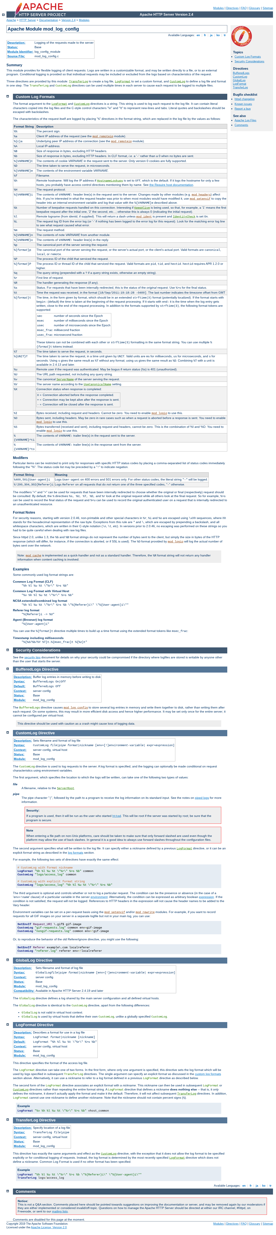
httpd (116, 816)
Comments (241, 125)
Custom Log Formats (248, 56)
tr (225, 35)
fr (205, 35)
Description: (16, 42)
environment (99, 897)
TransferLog (78, 81)
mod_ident (144, 216)
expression (206, 897)
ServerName (65, 379)
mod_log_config (76, 707)
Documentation (48, 20)
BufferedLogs (241, 73)
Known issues (243, 104)
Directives (232, 8)
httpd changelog (244, 99)
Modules (218, 8)
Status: (12, 47)
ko (218, 35)
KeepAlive (142, 207)
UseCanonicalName (97, 384)
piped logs (202, 797)
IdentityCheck (184, 216)
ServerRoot (65, 788)
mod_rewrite (145, 912)
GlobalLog (239, 80)
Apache (11, 20)
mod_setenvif (200, 198)
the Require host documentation (171, 184)
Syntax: (19, 681)
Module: (20, 700)
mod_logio (159, 413)
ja (211, 35)
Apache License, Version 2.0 (49, 1227)
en (198, 35)
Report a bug (243, 108)
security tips (32, 657)
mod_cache (33, 555)
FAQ (244, 8)
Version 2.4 (68, 20)
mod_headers (201, 194)
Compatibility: (24, 990)
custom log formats (208, 1074)
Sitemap (268, 8)
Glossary (254, 8)
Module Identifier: (20, 51)
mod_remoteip (103, 136)
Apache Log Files (245, 120)
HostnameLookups (110, 180)
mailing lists (60, 1211)
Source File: (16, 56)
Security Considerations (249, 61)
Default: (19, 686)
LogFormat (122, 81)
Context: (20, 691)
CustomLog (177, 81)
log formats (75, 852)
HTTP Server (27, 20)
